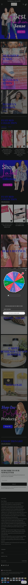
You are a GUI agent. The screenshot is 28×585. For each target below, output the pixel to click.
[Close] (25, 270)
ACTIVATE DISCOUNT (14, 313)
